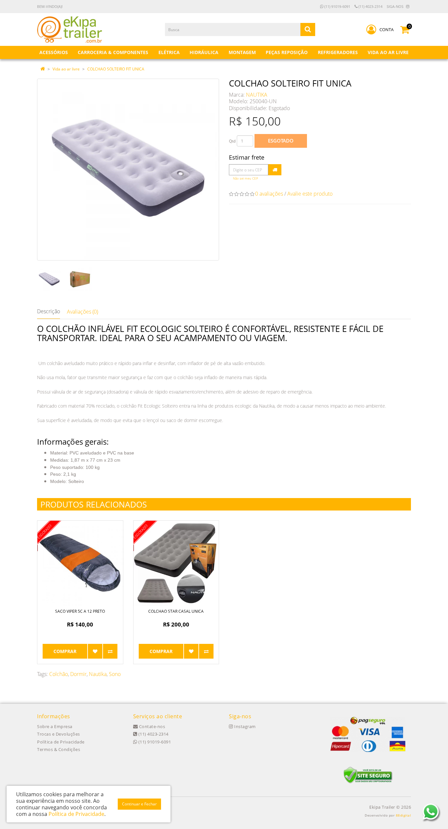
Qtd (232, 141)
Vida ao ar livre (66, 69)
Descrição (48, 311)
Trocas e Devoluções (58, 734)
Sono (115, 674)
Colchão (58, 674)
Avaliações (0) (82, 311)
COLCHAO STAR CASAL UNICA (176, 611)
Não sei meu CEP (245, 178)
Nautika (98, 674)
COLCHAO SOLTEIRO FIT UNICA (115, 69)
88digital (403, 815)
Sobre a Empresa (54, 726)
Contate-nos (151, 726)
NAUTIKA (256, 94)
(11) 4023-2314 (369, 6)
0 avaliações (269, 193)
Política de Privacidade (61, 742)
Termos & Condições (58, 749)
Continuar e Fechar (139, 804)
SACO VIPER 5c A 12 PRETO (80, 611)
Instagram (244, 726)
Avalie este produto (310, 193)
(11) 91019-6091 (336, 6)
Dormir (78, 674)
